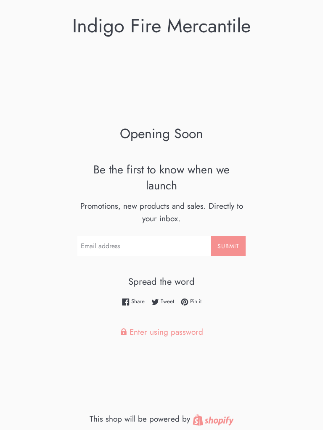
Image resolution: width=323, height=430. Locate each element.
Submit (228, 246)
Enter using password (165, 332)
